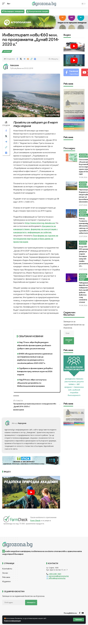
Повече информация (12, 621)
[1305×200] (31, 460)
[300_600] (74, 110)
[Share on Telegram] (24, 59)
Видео (67, 35)
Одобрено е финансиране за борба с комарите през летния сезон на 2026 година (35, 371)
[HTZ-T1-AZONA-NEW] (44, 544)
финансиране (18, 410)
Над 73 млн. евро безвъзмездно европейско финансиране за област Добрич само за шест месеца (34, 345)
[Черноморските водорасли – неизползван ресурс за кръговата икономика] (71, 185)
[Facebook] (71, 72)
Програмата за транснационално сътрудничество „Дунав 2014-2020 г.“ (34, 405)
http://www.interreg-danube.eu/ (40, 223)
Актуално (7, 51)
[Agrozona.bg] (44, 3)
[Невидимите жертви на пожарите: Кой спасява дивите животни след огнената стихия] (71, 277)
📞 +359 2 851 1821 (53, 574)
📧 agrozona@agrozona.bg (57, 576)
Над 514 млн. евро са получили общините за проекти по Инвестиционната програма (32, 382)
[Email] (27, 59)
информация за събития (39, 232)
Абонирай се (68, 340)
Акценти (83, 184)
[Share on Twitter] (20, 59)
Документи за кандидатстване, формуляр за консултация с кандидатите (35, 229)
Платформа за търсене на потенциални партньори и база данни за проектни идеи (35, 238)
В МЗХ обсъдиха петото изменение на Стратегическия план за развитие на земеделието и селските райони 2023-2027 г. (34, 358)
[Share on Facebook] (17, 59)
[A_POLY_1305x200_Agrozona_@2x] (44, 22)
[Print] (35, 59)
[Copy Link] (31, 59)
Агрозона (14, 65)
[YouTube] (82, 613)
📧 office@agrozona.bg (55, 578)
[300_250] (74, 417)
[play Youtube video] (31, 492)
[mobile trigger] (4, 3)
